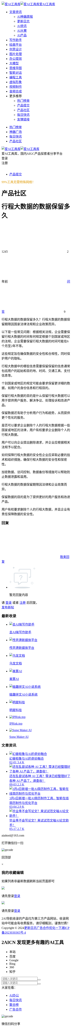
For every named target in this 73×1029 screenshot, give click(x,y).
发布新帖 (8, 607)
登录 (8, 602)
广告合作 (43, 928)
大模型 (14, 63)
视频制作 (15, 86)
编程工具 (15, 77)
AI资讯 (22, 26)
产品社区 (23, 110)
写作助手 (15, 40)
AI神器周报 (25, 16)
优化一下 (55, 928)
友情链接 (23, 119)
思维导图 (15, 68)
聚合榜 (14, 1004)
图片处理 (15, 54)
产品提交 (23, 105)
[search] (39, 979)
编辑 (20, 873)
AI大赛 (22, 30)
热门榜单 (23, 100)
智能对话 (15, 72)
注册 (22, 602)
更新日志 (23, 21)
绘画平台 (15, 44)
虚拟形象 (15, 82)
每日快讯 (23, 114)
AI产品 (22, 35)
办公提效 (15, 58)
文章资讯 (15, 12)
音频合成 (15, 91)
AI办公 (14, 995)
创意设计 (15, 49)
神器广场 (15, 132)
